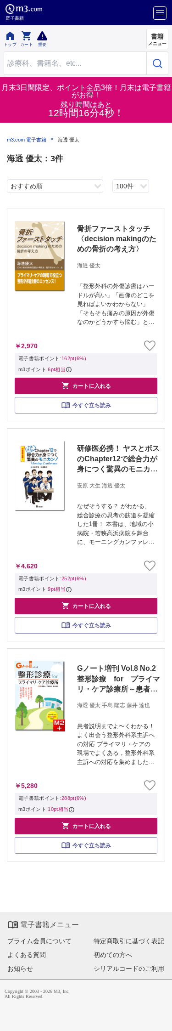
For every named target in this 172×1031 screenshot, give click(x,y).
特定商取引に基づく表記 (129, 941)
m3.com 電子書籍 (26, 139)
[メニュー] (159, 13)
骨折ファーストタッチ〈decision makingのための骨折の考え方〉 (116, 239)
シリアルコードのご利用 (129, 968)
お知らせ (20, 968)
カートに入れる (86, 385)
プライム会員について (39, 941)
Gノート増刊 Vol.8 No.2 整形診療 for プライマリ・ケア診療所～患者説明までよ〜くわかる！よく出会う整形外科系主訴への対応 (119, 679)
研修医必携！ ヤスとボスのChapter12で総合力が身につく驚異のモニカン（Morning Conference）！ (118, 459)
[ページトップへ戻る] (158, 1017)
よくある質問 (26, 955)
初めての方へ (113, 955)
